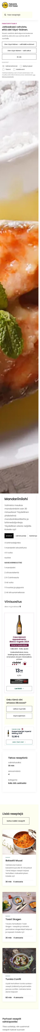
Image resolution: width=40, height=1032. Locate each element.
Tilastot (8, 69)
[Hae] (5, 14)
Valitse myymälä (19, 709)
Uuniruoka (21, 783)
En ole (19, 57)
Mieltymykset (27, 66)
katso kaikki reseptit (16, 821)
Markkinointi (20, 69)
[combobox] (17, 15)
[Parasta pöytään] (9, 5)
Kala (10, 783)
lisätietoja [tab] (33, 536)
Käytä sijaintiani (19, 716)
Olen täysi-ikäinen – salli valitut (19, 51)
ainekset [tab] (9, 536)
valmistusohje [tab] (21, 536)
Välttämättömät (11, 66)
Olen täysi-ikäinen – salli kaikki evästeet (19, 44)
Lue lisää (18, 688)
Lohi (14, 783)
